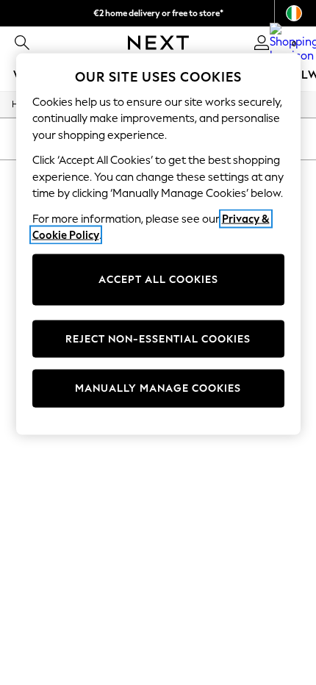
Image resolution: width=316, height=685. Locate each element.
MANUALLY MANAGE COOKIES (158, 388)
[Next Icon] (158, 42)
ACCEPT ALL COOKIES (158, 279)
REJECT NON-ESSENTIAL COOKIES (158, 338)
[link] (22, 42)
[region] (158, 243)
